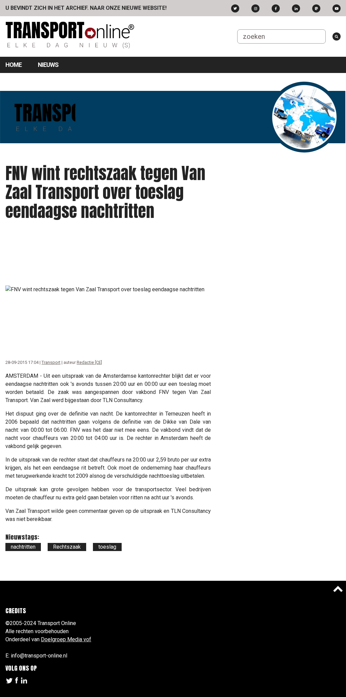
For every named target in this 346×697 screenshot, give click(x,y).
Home (13, 64)
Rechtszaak (67, 547)
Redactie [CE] (89, 362)
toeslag (107, 547)
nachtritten (23, 547)
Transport (51, 362)
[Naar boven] (338, 589)
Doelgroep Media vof (66, 639)
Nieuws (48, 64)
